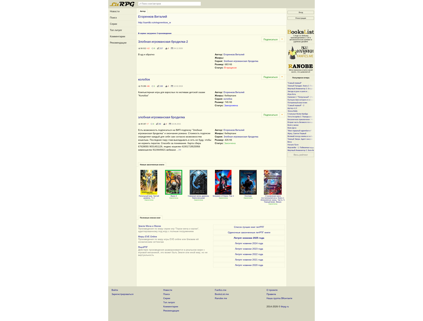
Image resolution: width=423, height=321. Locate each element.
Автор (143, 11)
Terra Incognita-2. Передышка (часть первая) (306, 117)
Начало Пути (293, 145)
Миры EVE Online (147, 236)
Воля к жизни (293, 125)
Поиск (113, 17)
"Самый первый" (295, 83)
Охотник (248, 196)
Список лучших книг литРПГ (249, 227)
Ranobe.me (221, 298)
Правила (271, 294)
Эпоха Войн (292, 111)
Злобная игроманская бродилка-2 (163, 41)
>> (179, 149)
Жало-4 (174, 196)
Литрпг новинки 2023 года (249, 248)
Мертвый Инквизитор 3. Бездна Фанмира (305, 89)
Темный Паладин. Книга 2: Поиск (301, 86)
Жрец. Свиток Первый (297, 133)
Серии (113, 23)
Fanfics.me (220, 290)
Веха (290, 142)
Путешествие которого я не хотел (302, 100)
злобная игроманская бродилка (161, 117)
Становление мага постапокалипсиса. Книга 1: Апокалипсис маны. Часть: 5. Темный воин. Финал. (273, 199)
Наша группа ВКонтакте (279, 298)
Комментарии (117, 36)
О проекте (272, 290)
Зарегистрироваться (123, 294)
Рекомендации (118, 42)
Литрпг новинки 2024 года (249, 243)
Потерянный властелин (297, 103)
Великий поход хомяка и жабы (300, 136)
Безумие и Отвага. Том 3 (223, 196)
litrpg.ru (285, 306)
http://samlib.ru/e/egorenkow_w (154, 22)
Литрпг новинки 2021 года (249, 259)
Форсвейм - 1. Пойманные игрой (301, 147)
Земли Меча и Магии (149, 226)
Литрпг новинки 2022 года (249, 254)
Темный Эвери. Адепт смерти (300, 139)
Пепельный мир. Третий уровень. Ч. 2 (149, 197)
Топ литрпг (116, 30)
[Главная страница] (122, 5)
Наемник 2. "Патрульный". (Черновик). (304, 97)
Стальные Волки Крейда (298, 114)
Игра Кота (292, 94)
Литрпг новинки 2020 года (249, 265)
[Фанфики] (301, 58)
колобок (144, 79)
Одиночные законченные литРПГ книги (249, 232)
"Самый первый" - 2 (296, 105)
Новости (114, 11)
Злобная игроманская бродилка (241, 61)
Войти (115, 290)
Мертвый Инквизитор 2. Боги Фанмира (304, 150)
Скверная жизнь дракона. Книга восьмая (198, 197)
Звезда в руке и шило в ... (298, 91)
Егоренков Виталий (234, 54)
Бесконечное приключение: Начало (302, 119)
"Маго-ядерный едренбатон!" (300, 131)
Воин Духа (292, 128)
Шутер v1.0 (292, 108)
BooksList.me (222, 294)
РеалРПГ (143, 247)
